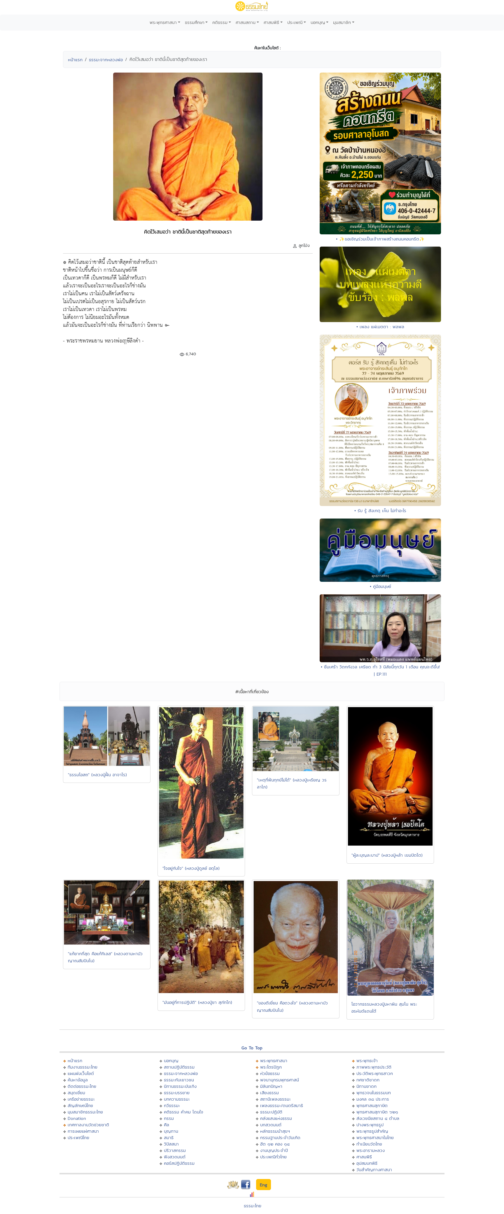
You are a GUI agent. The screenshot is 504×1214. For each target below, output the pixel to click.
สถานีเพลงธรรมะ (275, 1099)
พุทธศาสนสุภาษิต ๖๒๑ (377, 1112)
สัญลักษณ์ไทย (80, 1105)
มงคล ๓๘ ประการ (372, 1099)
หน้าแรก (75, 60)
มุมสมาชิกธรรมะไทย (85, 1112)
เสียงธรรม (269, 1093)
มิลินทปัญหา (271, 1086)
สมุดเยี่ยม (76, 1093)
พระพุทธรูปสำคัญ (372, 1131)
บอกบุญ (318, 22)
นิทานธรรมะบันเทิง (180, 1086)
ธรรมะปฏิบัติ (271, 1112)
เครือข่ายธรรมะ (81, 1099)
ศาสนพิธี (271, 22)
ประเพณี (294, 22)
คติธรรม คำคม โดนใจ (183, 1112)
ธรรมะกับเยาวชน (179, 1080)
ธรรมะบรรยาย (177, 1093)
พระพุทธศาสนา (163, 22)
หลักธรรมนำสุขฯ (275, 1131)
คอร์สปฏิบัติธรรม (179, 1163)
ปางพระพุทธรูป (370, 1125)
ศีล (166, 1125)
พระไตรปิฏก (271, 1067)
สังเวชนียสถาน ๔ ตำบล (377, 1118)
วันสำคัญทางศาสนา (374, 1169)
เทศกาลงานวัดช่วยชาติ (88, 1125)
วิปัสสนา (171, 1144)
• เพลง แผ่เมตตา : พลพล (380, 327)
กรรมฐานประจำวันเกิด (280, 1137)
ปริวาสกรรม (175, 1150)
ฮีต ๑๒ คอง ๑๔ (275, 1144)
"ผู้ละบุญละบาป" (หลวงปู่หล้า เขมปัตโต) (387, 855)
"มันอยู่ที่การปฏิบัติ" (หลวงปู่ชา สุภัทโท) (197, 1002)
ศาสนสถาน (246, 22)
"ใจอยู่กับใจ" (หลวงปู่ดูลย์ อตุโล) (191, 868)
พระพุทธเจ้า (367, 1060)
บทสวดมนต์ (270, 1125)
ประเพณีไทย (78, 1137)
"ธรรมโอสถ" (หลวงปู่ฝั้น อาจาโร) (97, 775)
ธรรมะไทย (252, 1206)
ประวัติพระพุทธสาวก (374, 1073)
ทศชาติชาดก (367, 1080)
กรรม (169, 1118)
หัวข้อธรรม (270, 1073)
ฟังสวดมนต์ (175, 1157)
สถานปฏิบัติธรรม (179, 1067)
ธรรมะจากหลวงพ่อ (106, 60)
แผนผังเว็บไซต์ (81, 1073)
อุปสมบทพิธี (366, 1163)
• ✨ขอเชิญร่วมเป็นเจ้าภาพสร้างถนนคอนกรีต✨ (380, 239)
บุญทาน (171, 1131)
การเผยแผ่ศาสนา (83, 1131)
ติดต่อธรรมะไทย (82, 1086)
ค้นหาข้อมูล (78, 1080)
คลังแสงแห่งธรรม (276, 1118)
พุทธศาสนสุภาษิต (372, 1105)
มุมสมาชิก (342, 22)
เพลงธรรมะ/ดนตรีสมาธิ (281, 1105)
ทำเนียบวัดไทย (369, 1144)
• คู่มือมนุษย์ (380, 586)
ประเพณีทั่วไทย (273, 1157)
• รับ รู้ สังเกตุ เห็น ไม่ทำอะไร (380, 510)
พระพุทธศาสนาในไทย (375, 1137)
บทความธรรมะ (177, 1099)
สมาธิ (169, 1137)
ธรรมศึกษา (194, 22)
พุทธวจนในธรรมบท (373, 1093)
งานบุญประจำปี (274, 1150)
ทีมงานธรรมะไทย (82, 1067)
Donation (77, 1118)
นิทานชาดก (366, 1086)
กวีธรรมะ (172, 1105)
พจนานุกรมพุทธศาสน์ (279, 1080)
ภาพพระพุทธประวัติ (373, 1067)
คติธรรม (220, 22)
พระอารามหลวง (370, 1150)
